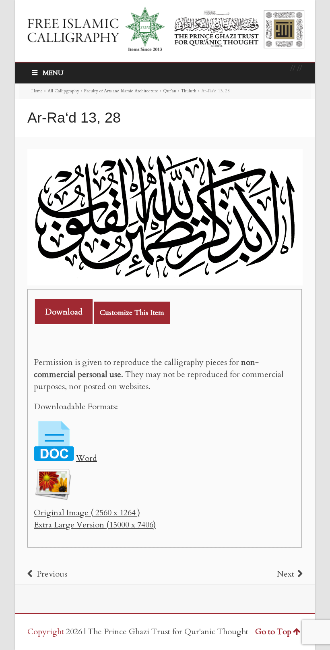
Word (86, 458)
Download (63, 311)
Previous (52, 574)
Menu (53, 73)
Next (285, 574)
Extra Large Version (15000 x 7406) (95, 524)
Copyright (45, 631)
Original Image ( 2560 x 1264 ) (87, 512)
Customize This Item (132, 313)
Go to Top (273, 631)
